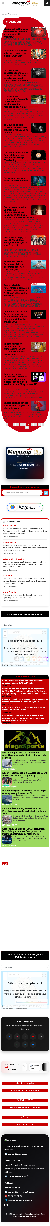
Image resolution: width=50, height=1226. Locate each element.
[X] (25, 1036)
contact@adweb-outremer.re (22, 1192)
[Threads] (41, 1036)
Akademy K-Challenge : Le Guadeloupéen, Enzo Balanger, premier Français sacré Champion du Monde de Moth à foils (23, 831)
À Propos (25, 1117)
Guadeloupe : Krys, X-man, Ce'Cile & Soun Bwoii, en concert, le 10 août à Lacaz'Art (15, 241)
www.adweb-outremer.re (20, 1200)
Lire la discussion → (11, 536)
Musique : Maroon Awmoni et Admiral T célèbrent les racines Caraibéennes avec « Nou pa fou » (14, 349)
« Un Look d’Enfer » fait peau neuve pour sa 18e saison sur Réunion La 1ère (24, 708)
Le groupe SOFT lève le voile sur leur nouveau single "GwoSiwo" (15, 53)
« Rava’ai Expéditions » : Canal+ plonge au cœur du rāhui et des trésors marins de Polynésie (25, 700)
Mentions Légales (25, 1083)
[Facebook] (9, 1036)
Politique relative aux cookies (25, 1107)
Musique (16, 14)
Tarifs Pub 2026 (25, 1100)
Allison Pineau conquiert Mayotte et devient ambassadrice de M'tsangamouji (24, 774)
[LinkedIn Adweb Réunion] (6, 1204)
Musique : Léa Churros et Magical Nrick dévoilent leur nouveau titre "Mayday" (16, 33)
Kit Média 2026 (25, 1124)
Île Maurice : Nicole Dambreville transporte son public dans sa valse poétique (16, 129)
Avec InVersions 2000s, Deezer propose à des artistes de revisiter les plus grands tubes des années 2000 (16, 316)
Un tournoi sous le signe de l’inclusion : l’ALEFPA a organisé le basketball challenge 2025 (24, 811)
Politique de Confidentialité (25, 1090)
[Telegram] (25, 1044)
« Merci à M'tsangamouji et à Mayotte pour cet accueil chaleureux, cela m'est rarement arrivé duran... (30, 780)
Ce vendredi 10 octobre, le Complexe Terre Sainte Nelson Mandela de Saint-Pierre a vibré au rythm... (30, 818)
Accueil (5, 14)
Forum (5, 863)
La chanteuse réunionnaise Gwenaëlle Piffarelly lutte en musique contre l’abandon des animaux (16, 101)
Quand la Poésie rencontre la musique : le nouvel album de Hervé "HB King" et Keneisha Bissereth (16, 290)
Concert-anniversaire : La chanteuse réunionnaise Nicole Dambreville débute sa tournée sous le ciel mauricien (19, 212)
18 (27, 427)
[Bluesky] (33, 1044)
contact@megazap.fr (18, 1154)
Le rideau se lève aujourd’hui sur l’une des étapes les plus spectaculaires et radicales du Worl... (30, 798)
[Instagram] (17, 1036)
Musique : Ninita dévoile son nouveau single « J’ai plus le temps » (16, 405)
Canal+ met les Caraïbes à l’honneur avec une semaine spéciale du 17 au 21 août (23, 681)
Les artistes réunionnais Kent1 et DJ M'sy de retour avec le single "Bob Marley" (16, 156)
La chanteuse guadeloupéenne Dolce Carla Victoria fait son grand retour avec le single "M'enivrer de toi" (16, 75)
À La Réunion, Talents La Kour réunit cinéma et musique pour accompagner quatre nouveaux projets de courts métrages (23, 718)
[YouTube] (33, 1036)
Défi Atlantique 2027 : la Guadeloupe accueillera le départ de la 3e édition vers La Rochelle (24, 755)
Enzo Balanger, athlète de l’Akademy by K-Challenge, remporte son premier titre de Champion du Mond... (30, 838)
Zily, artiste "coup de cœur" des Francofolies (16, 179)
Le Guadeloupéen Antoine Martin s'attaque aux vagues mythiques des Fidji (24, 792)
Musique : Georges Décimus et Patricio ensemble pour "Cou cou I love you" (14, 265)
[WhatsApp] (17, 1044)
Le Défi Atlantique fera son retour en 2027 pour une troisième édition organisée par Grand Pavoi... (30, 762)
